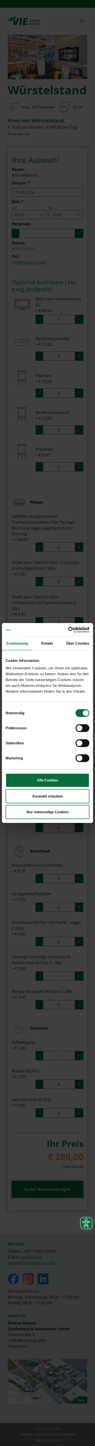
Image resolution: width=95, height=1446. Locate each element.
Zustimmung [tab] (17, 643)
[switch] (82, 728)
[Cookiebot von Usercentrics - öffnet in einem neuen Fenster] (68, 630)
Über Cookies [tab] (77, 643)
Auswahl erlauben (47, 796)
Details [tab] (47, 643)
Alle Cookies (47, 780)
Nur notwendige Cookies (48, 812)
